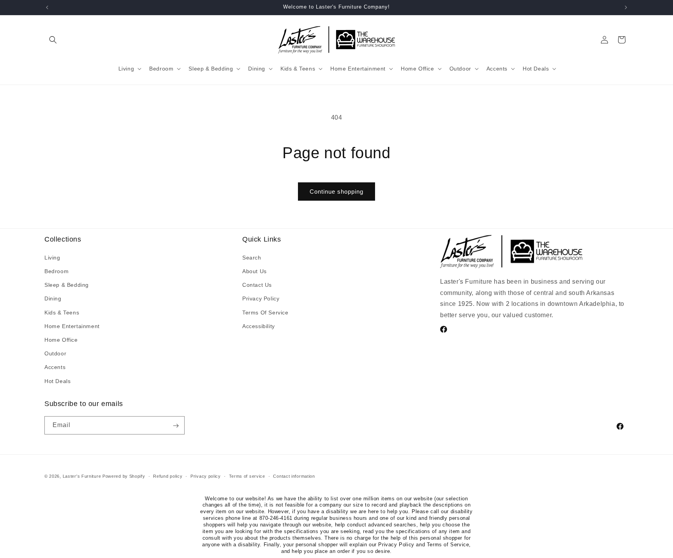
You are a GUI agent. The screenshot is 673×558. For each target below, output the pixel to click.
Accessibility (258, 326)
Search (251, 257)
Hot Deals (57, 381)
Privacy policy (205, 475)
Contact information (294, 475)
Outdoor (55, 353)
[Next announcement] (625, 7)
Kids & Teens (61, 312)
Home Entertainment (72, 326)
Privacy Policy (260, 298)
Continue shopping (336, 191)
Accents (54, 367)
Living (52, 257)
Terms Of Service (265, 312)
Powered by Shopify (123, 476)
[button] (53, 39)
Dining (53, 298)
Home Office (61, 339)
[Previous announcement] (47, 7)
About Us (254, 271)
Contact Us (257, 285)
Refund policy (167, 475)
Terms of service (247, 475)
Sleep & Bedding (66, 285)
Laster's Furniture (82, 476)
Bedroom (56, 271)
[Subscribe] (175, 426)
